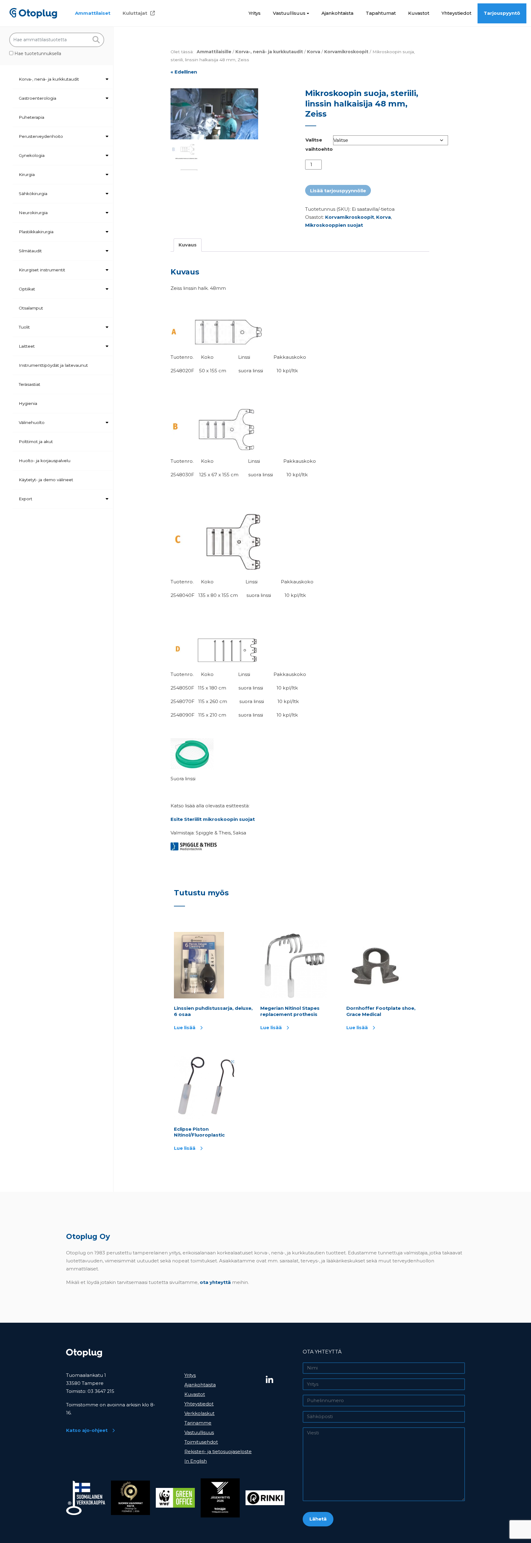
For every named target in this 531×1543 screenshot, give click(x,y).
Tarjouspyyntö (502, 13)
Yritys (255, 13)
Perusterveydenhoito (41, 136)
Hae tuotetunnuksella (37, 53)
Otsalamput (31, 308)
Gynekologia (32, 155)
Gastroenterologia (37, 98)
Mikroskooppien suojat (334, 225)
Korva (313, 51)
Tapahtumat (381, 13)
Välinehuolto (32, 422)
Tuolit (24, 327)
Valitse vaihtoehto (319, 144)
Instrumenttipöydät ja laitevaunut (53, 365)
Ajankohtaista (337, 13)
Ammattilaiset (92, 13)
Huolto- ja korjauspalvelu (44, 460)
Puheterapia (31, 117)
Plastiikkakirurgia (36, 231)
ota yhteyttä (215, 1282)
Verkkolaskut (199, 1413)
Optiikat (27, 288)
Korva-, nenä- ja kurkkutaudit (49, 79)
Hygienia (28, 403)
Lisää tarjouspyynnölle (338, 191)
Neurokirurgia (33, 212)
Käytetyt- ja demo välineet (46, 479)
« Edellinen (184, 72)
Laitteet (27, 346)
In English (195, 1461)
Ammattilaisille (214, 51)
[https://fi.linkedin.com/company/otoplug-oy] (282, 1380)
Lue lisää (184, 1027)
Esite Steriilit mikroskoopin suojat (213, 819)
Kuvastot (418, 13)
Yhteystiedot (456, 13)
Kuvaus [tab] (188, 245)
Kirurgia (27, 174)
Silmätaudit (30, 250)
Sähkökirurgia (33, 193)
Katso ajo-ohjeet (87, 1430)
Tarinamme (197, 1423)
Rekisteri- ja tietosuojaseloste (218, 1451)
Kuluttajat (135, 13)
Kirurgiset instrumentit (42, 269)
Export (25, 498)
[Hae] (96, 40)
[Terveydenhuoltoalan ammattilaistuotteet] (33, 13)
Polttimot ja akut (36, 441)
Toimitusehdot (201, 1442)
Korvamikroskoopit (346, 51)
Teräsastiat (29, 384)
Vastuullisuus (289, 13)
